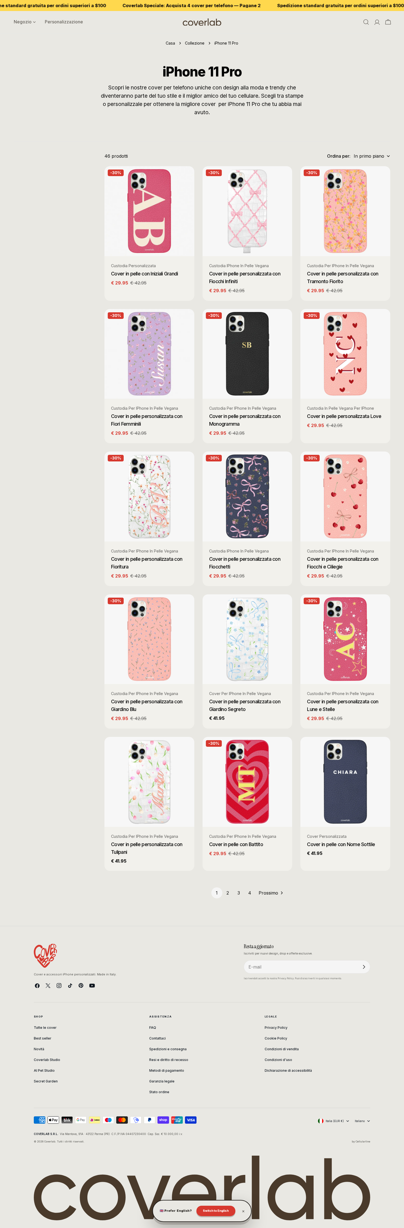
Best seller (42, 1038)
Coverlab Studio (47, 1060)
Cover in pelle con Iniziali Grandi (144, 274)
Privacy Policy (276, 1027)
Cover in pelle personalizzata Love (344, 416)
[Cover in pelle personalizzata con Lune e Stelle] (345, 639)
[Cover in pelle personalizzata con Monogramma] (247, 354)
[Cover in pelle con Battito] (247, 782)
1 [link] (217, 893)
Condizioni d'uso (278, 1060)
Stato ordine (159, 1092)
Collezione (194, 43)
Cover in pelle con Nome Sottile (341, 844)
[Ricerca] (366, 22)
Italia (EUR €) (335, 1121)
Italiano (360, 1121)
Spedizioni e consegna (168, 1049)
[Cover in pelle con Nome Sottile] (345, 782)
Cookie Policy (276, 1038)
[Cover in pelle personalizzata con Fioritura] (149, 496)
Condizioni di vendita (282, 1049)
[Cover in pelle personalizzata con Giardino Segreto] (247, 639)
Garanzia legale (162, 1081)
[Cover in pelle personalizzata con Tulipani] (149, 782)
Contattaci (157, 1038)
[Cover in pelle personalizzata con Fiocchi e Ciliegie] (345, 496)
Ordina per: (338, 156)
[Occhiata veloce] (186, 178)
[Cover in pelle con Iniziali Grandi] (149, 211)
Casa (170, 43)
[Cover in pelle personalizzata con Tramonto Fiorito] (345, 211)
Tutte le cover (45, 1027)
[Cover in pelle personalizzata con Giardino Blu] (149, 639)
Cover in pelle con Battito (236, 844)
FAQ (152, 1027)
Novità (39, 1049)
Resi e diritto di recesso (168, 1060)
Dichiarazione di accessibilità (288, 1070)
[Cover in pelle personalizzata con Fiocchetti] (247, 496)
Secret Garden (46, 1081)
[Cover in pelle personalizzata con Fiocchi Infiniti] (247, 211)
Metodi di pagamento (166, 1070)
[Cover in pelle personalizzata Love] (345, 354)
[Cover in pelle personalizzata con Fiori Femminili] (149, 354)
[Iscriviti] (364, 967)
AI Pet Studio (44, 1070)
